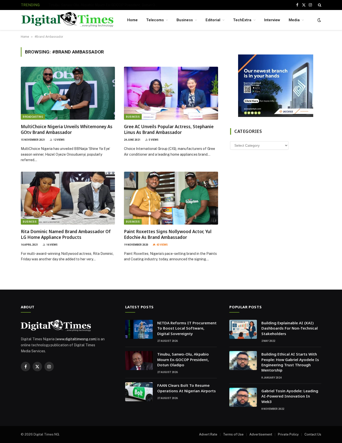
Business (185, 20)
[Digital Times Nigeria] (67, 20)
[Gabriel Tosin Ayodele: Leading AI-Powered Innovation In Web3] (243, 397)
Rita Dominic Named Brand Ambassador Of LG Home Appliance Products (66, 234)
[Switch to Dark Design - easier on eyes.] (318, 20)
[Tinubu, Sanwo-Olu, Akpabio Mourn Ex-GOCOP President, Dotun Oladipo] (139, 360)
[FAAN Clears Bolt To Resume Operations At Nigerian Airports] (139, 391)
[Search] (319, 5)
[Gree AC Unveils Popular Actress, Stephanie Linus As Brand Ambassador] (171, 93)
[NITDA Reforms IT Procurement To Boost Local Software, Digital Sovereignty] (139, 329)
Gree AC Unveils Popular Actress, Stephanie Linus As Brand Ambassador (169, 129)
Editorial (213, 20)
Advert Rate (208, 434)
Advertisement (260, 434)
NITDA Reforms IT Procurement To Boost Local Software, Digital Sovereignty (187, 328)
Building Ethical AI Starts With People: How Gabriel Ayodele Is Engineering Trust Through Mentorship (290, 362)
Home (132, 20)
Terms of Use (233, 434)
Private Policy (288, 434)
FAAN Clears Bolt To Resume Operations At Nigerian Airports (186, 388)
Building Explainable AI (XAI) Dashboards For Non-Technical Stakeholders (289, 328)
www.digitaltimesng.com (76, 339)
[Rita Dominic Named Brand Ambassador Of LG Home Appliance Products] (68, 198)
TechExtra (242, 20)
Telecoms (155, 20)
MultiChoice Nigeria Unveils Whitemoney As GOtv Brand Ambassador (66, 129)
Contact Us (312, 434)
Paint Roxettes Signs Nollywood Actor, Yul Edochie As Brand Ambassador (168, 234)
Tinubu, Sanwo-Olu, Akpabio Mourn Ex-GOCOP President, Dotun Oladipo (104, 5)
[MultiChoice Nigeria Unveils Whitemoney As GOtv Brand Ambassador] (68, 93)
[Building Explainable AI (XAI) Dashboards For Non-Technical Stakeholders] (243, 329)
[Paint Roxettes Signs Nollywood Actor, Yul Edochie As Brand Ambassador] (171, 198)
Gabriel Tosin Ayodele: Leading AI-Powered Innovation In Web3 (289, 396)
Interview (272, 20)
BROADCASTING (33, 116)
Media (294, 20)
